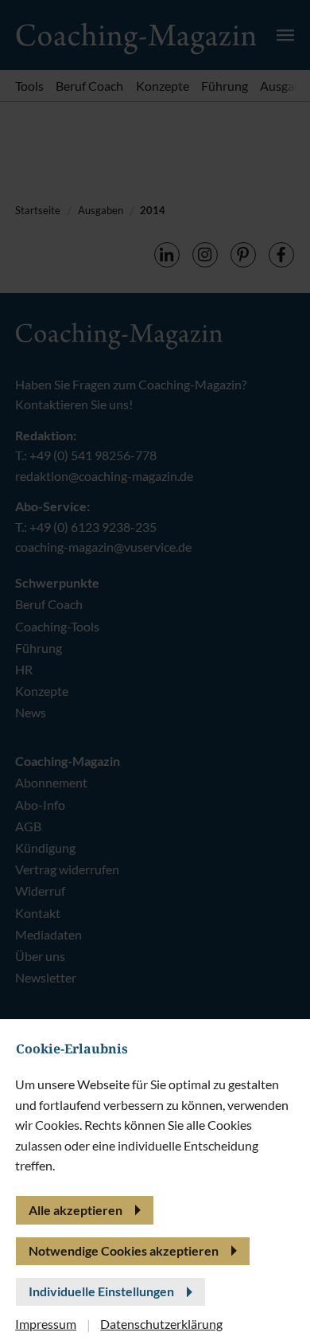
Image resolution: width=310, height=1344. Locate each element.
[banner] (155, 672)
